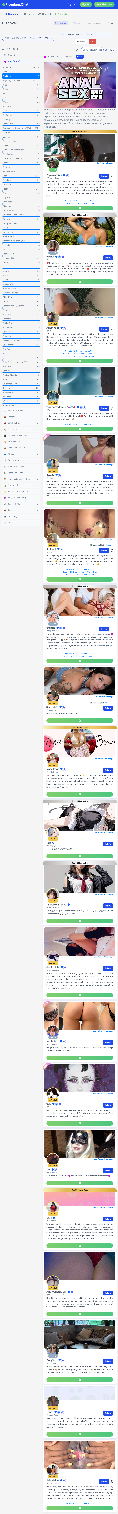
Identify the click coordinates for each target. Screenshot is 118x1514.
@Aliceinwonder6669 (55, 1295)
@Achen (49, 331)
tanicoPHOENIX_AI (56, 904)
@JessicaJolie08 (53, 970)
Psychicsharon (54, 175)
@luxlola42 (50, 478)
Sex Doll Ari (52, 707)
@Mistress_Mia (52, 1172)
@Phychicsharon (53, 178)
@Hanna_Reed (52, 1415)
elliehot (50, 256)
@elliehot (50, 259)
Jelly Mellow (52, 1480)
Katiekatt (51, 549)
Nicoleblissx (52, 1041)
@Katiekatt (50, 552)
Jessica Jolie (53, 967)
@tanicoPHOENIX (53, 907)
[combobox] (99, 35)
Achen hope (53, 328)
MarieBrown (53, 769)
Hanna (50, 1412)
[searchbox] (104, 35)
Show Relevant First (92, 50)
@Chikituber (51, 1221)
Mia (48, 1169)
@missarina (51, 710)
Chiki (49, 1217)
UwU (49, 1104)
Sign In (72, 4)
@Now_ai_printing (53, 845)
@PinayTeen (51, 1363)
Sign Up (86, 4)
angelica (51, 627)
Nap (48, 842)
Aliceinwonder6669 (56, 1292)
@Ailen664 (50, 1107)
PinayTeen (52, 1360)
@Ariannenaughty (53, 410)
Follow (79, 56)
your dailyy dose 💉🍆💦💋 (61, 407)
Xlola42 (50, 475)
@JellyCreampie (53, 1483)
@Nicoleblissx (52, 1044)
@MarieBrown (52, 772)
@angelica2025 (52, 631)
